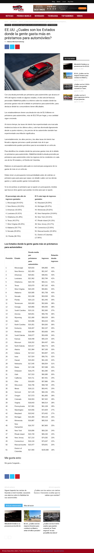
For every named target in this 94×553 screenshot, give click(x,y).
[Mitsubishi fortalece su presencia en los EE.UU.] (13, 516)
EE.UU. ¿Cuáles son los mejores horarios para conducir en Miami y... (81, 75)
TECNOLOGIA (53, 16)
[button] (89, 16)
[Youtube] (90, 1)
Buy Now (70, 1)
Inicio (6, 22)
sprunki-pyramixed (47, 551)
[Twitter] (86, 1)
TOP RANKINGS (67, 16)
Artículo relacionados (13, 506)
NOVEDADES (39, 16)
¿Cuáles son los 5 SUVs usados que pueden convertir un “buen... (81, 86)
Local (64, 1)
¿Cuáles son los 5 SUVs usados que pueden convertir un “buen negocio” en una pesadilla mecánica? (51, 528)
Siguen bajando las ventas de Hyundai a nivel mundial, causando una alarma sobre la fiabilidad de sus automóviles (17, 494)
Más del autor (29, 506)
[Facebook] (78, 1)
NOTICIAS (9, 16)
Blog (53, 1)
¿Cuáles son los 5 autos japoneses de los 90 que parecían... (81, 97)
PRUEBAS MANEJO (24, 16)
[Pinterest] (82, 1)
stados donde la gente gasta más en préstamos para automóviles (29, 25)
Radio (58, 1)
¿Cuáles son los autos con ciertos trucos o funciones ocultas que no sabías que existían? (47, 492)
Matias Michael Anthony (15, 41)
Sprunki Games (59, 551)
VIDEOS (80, 16)
